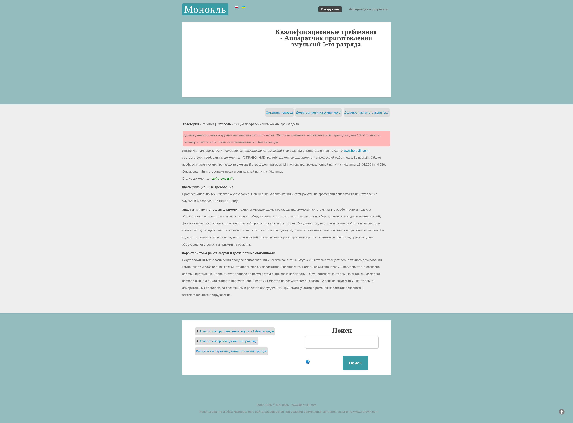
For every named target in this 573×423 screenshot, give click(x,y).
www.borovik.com (356, 150)
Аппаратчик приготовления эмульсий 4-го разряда (237, 331)
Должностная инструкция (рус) (318, 112)
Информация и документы (368, 9)
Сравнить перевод (279, 112)
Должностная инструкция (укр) (366, 112)
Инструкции (330, 9)
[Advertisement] (286, 72)
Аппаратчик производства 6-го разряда (228, 341)
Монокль (205, 9)
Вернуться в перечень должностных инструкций (231, 351)
